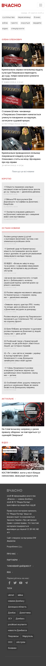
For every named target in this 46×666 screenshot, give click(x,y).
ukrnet (11, 595)
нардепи (37, 23)
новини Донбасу (16, 601)
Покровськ (13, 636)
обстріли (20, 642)
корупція (25, 23)
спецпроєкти (17, 29)
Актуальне (8, 399)
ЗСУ (10, 618)
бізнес (37, 17)
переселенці (24, 17)
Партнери (12, 560)
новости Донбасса (17, 630)
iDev (20, 547)
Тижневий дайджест (19, 566)
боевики (12, 648)
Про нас (11, 554)
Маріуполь (27, 636)
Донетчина (25, 612)
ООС (10, 642)
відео (5, 29)
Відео (5, 443)
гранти (14, 23)
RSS (9, 572)
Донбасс (20, 618)
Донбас (12, 612)
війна (5, 23)
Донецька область (17, 607)
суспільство (8, 17)
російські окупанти (17, 624)
